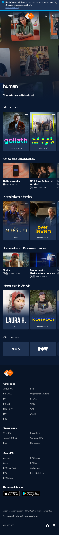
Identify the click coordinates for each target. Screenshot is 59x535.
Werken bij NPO (36, 438)
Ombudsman (35, 468)
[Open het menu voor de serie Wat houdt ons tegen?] (53, 114)
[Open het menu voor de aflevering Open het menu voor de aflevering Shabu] (26, 255)
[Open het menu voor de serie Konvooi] (53, 293)
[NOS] (16, 349)
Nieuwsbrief (35, 433)
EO (4, 399)
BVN (5, 473)
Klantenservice (36, 443)
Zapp (5, 463)
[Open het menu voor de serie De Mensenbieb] (26, 203)
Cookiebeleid (8, 516)
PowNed (33, 399)
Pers (5, 443)
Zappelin (7, 458)
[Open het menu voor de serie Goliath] (26, 114)
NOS (5, 419)
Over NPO (7, 433)
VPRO (32, 404)
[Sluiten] (55, 3)
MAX (5, 414)
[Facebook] (47, 526)
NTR (32, 389)
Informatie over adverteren (27, 516)
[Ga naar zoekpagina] (46, 16)
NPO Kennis (35, 458)
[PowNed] (43, 349)
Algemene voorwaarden (13, 511)
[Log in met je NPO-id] (53, 16)
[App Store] (11, 493)
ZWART (33, 414)
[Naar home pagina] (29, 16)
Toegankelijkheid (10, 438)
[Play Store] (31, 493)
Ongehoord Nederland (39, 394)
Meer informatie (12, 8)
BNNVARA (7, 394)
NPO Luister (8, 478)
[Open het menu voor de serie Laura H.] (26, 293)
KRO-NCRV (7, 409)
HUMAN (6, 404)
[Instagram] (54, 526)
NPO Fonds (34, 463)
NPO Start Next (9, 468)
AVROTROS (8, 389)
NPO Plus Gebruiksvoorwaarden (38, 511)
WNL (32, 409)
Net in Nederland (37, 473)
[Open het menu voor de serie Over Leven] (53, 203)
